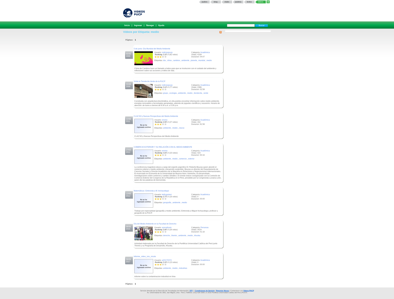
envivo (164, 120)
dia (164, 60)
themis (174, 235)
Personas (205, 227)
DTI (191, 291)
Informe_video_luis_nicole (145, 256)
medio (209, 60)
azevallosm (166, 227)
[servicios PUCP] (268, 1)
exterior (191, 159)
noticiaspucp (167, 52)
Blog (215, 2)
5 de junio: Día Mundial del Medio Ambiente (152, 49)
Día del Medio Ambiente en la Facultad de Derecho (155, 224)
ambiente (185, 60)
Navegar (150, 25)
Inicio (127, 25)
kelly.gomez (167, 194)
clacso (181, 128)
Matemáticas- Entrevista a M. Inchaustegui (151, 191)
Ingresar (138, 25)
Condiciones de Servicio (205, 291)
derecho (166, 235)
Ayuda (161, 25)
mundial (201, 60)
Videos (260, 2)
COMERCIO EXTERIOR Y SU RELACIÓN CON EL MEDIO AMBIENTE (163, 147)
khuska (197, 235)
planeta (194, 60)
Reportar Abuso (222, 291)
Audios (204, 2)
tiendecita (198, 93)
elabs (227, 2)
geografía (167, 202)
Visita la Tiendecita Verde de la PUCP (149, 81)
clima (169, 60)
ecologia (173, 93)
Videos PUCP (248, 291)
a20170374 (167, 260)
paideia (238, 2)
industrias (183, 268)
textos (249, 2)
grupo (165, 93)
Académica (205, 52)
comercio (183, 159)
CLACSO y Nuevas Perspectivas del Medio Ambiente (156, 116)
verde (205, 93)
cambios (176, 60)
